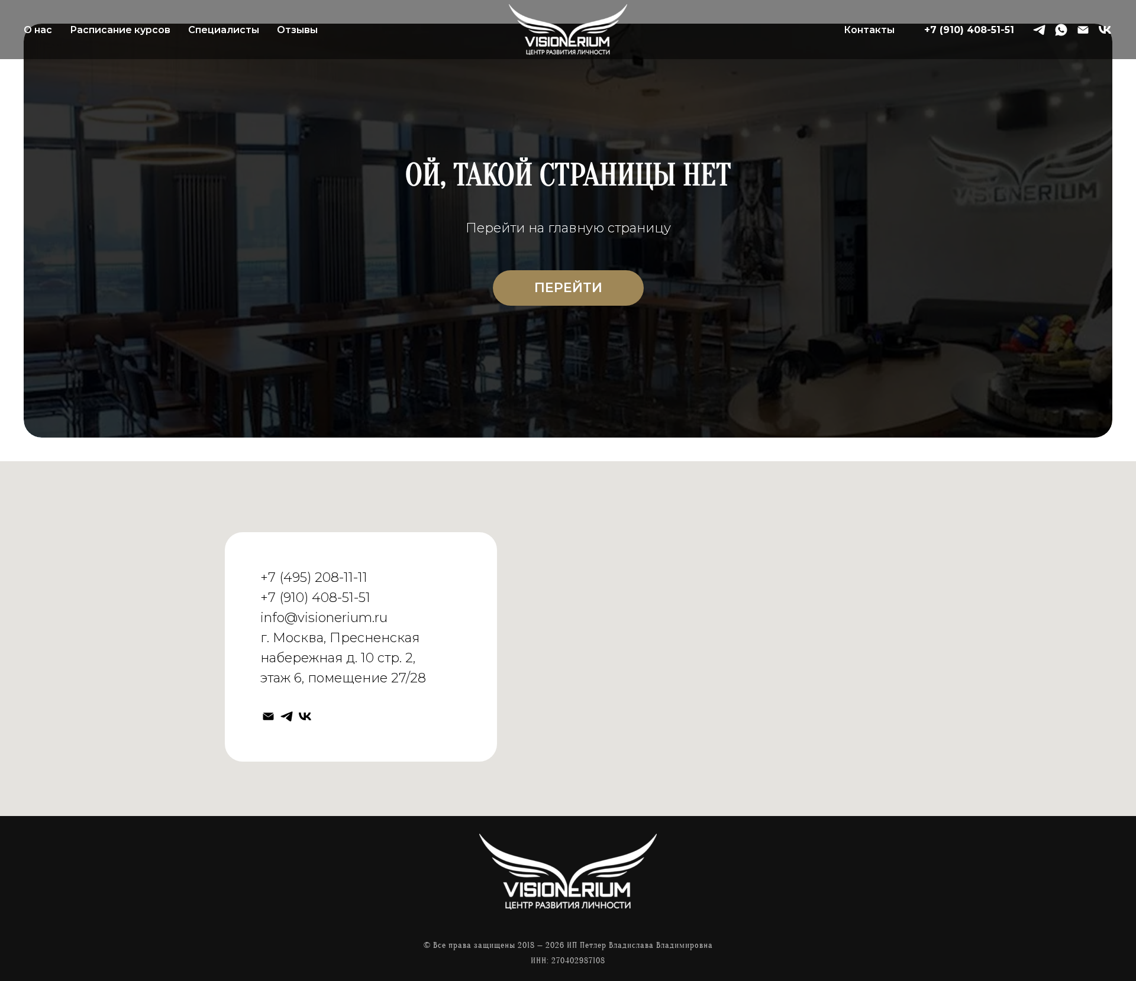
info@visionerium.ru (324, 618)
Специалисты (223, 29)
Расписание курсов (120, 29)
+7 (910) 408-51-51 (969, 29)
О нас (38, 29)
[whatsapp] (1061, 29)
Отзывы (297, 29)
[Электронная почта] (1083, 29)
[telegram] (1039, 29)
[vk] (1105, 29)
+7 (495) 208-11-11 (313, 577)
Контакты (869, 29)
